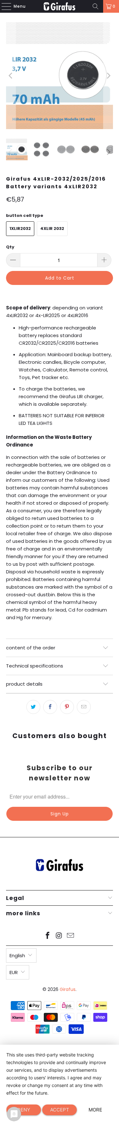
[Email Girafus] (70, 936)
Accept (59, 1110)
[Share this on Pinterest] (67, 707)
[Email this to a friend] (84, 707)
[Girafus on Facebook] (48, 936)
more (95, 1110)
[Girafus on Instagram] (59, 936)
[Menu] (3, 6)
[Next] (108, 75)
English (17, 955)
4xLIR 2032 (52, 228)
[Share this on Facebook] (50, 707)
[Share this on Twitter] (33, 707)
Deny (23, 1110)
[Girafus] (59, 6)
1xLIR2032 (20, 228)
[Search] (95, 6)
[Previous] (11, 75)
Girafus (68, 989)
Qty (10, 247)
